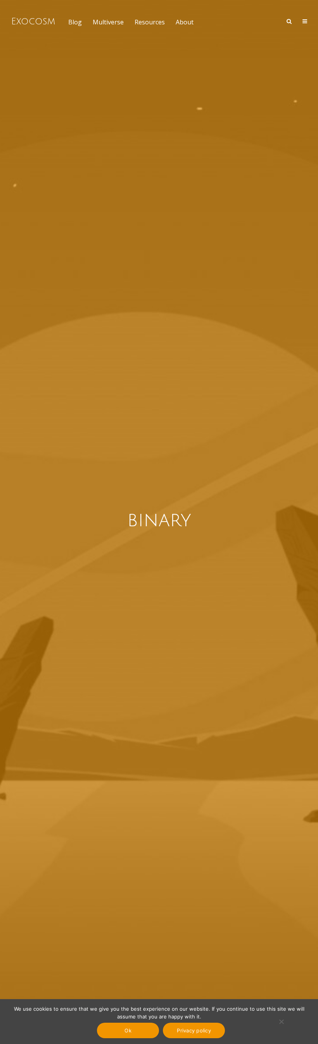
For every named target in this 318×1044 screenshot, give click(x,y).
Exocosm (33, 21)
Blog (75, 22)
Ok (127, 1030)
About (185, 22)
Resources (150, 22)
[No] (281, 1021)
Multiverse (108, 22)
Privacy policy (194, 1030)
